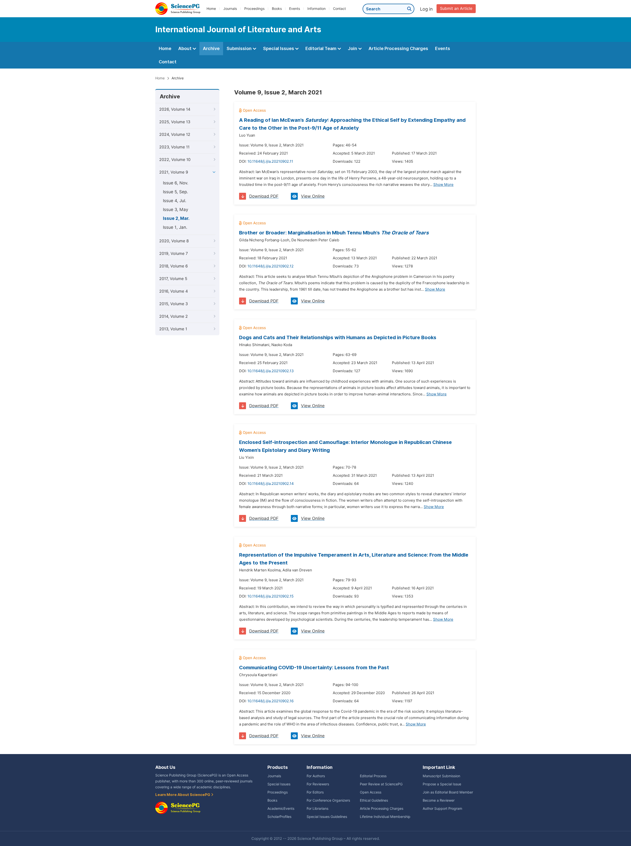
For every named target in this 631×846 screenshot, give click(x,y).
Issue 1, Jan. (175, 227)
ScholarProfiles (279, 817)
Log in (426, 9)
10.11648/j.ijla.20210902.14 (270, 483)
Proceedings (254, 9)
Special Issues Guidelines (327, 817)
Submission (240, 48)
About (185, 48)
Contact (339, 9)
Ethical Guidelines (374, 800)
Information (316, 9)
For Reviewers (318, 784)
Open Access (370, 792)
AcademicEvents (280, 809)
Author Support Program (442, 809)
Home (211, 9)
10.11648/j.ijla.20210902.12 (270, 266)
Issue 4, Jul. (174, 200)
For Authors (316, 776)
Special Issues (279, 48)
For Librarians (317, 809)
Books (277, 9)
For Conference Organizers (328, 800)
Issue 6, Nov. (175, 182)
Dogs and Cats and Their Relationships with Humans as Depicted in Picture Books (337, 337)
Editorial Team (321, 48)
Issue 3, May (175, 209)
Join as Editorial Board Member (448, 792)
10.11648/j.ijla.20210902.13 (270, 371)
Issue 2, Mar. (176, 218)
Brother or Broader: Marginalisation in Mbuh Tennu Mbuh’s (334, 233)
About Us (165, 767)
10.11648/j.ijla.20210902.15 (270, 596)
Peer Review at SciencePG (381, 784)
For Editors (315, 792)
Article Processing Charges (398, 48)
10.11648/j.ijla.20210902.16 (270, 701)
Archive (211, 48)
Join (353, 48)
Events (294, 9)
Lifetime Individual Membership (385, 817)
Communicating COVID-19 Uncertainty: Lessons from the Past (314, 667)
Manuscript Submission (441, 776)
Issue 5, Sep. (175, 191)
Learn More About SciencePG (183, 795)
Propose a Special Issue (442, 784)
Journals (230, 9)
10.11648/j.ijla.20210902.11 (270, 161)
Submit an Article (456, 8)
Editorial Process (373, 776)
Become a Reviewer (439, 800)
